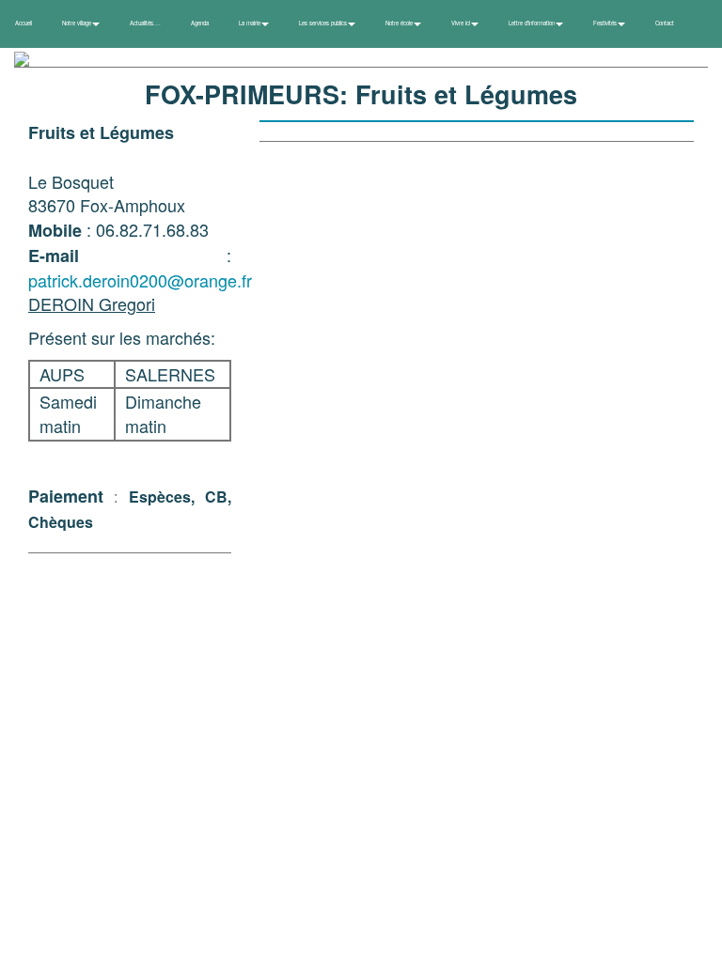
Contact (664, 23)
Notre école (400, 23)
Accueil (23, 23)
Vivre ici (461, 23)
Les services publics (324, 23)
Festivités (606, 23)
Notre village (77, 23)
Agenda (200, 23)
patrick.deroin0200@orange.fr (140, 280)
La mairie (250, 23)
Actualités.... (145, 23)
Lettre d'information (533, 23)
